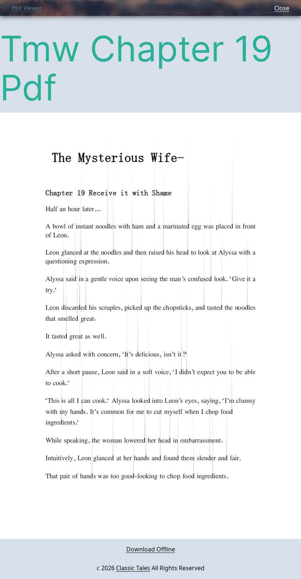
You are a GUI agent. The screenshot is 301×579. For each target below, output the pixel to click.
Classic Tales (133, 568)
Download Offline (150, 549)
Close (281, 8)
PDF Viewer (27, 7)
